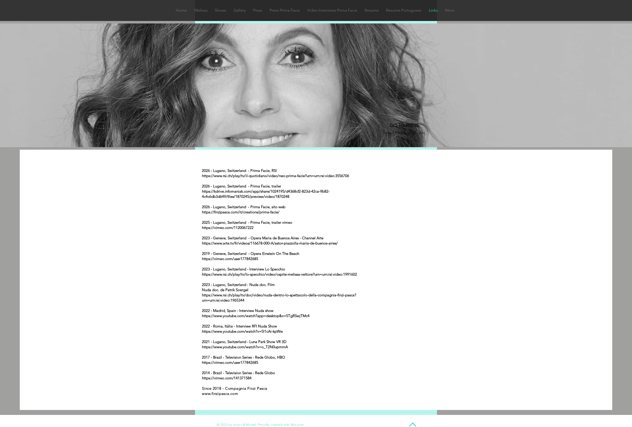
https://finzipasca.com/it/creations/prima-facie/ (240, 212)
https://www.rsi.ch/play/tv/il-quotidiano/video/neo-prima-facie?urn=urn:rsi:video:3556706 (275, 175)
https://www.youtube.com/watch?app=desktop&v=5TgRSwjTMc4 (256, 315)
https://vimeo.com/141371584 (227, 378)
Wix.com (297, 425)
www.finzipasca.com (220, 393)
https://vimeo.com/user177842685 (230, 258)
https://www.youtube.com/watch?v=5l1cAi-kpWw (242, 331)
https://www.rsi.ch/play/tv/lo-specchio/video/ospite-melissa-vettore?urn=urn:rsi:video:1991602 (279, 274)
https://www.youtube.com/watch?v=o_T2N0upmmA (245, 347)
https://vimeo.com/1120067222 (228, 227)
